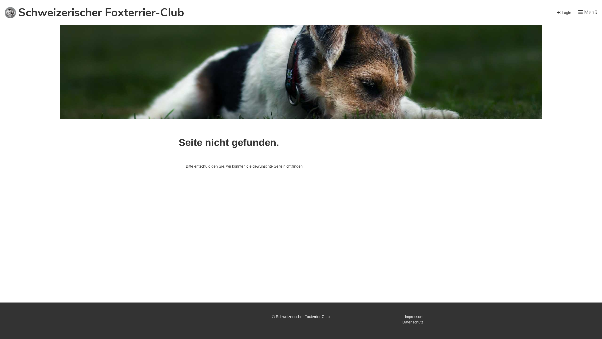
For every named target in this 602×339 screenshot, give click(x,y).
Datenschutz (412, 322)
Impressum (414, 317)
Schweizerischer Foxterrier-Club (101, 12)
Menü (590, 12)
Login (566, 12)
